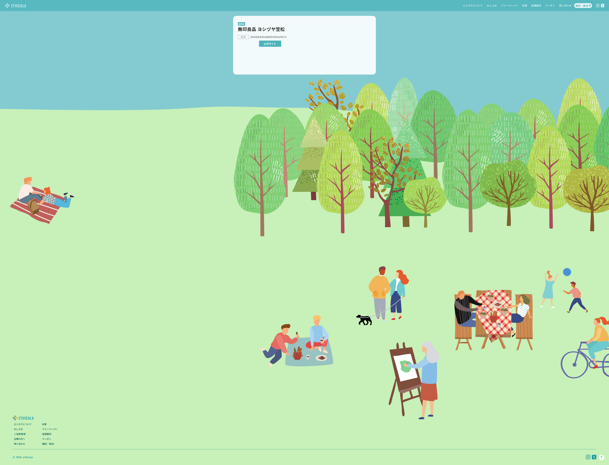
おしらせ (492, 5)
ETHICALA (18, 5)
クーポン (550, 5)
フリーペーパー (509, 5)
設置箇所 (536, 5)
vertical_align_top (601, 457)
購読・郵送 (582, 5)
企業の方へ (19, 438)
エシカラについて (473, 5)
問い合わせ (565, 5)
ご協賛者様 (20, 434)
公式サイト (270, 43)
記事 (524, 5)
